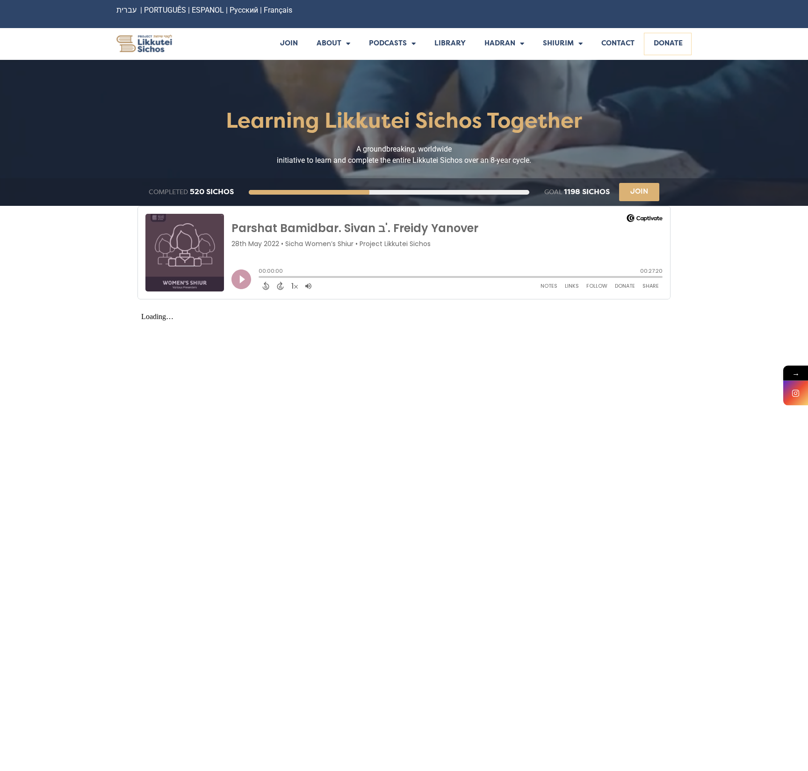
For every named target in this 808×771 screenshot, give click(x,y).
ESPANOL (208, 10)
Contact (618, 43)
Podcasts (388, 43)
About (329, 43)
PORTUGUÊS (165, 10)
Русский (245, 10)
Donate (668, 43)
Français (278, 10)
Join (289, 43)
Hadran (499, 43)
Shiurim (558, 43)
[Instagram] (795, 393)
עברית (126, 10)
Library (450, 43)
